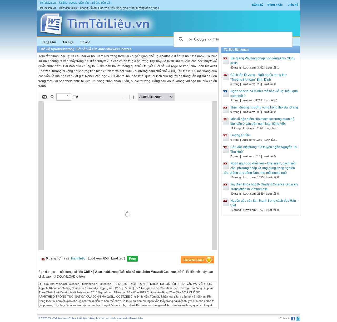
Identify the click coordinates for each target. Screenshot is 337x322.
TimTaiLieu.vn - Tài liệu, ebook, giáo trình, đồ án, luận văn (74, 2)
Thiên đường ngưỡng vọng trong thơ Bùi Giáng (264, 107)
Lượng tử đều (240, 135)
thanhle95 (78, 258)
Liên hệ (293, 4)
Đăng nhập (275, 4)
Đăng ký (257, 4)
